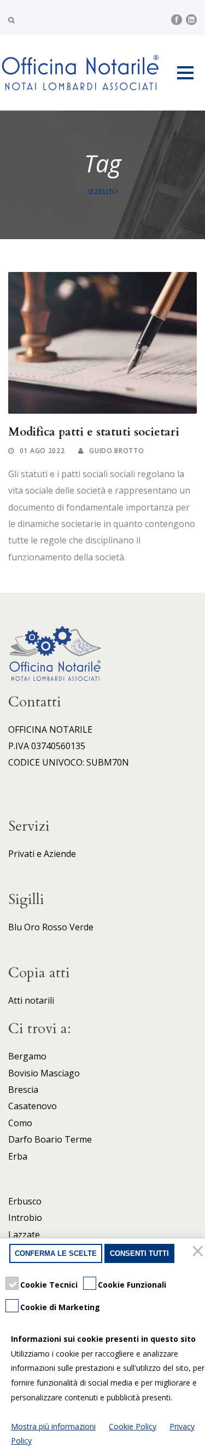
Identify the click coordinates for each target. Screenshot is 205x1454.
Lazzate (24, 1235)
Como (20, 1123)
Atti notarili (31, 1000)
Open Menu (185, 72)
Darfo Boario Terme (50, 1139)
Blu (15, 927)
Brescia (23, 1090)
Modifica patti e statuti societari (93, 432)
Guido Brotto (116, 450)
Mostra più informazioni (53, 1426)
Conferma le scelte (56, 1253)
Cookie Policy (132, 1426)
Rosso (54, 927)
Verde (81, 927)
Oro (32, 927)
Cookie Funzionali (132, 1284)
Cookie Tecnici (49, 1284)
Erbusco (25, 1201)
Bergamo (27, 1056)
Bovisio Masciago (44, 1073)
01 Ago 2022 (42, 450)
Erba (17, 1156)
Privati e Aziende (42, 854)
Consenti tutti (139, 1253)
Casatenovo (32, 1106)
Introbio (25, 1218)
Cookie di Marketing (60, 1307)
